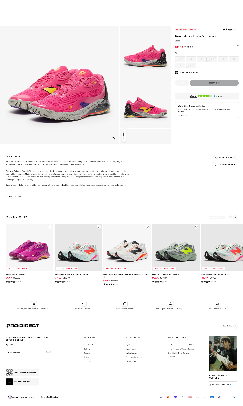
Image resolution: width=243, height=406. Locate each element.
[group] (145, 51)
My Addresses (131, 349)
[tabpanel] (29, 352)
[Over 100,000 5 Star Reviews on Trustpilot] (34, 305)
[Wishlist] (238, 46)
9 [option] (204, 59)
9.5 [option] (214, 59)
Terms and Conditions (134, 357)
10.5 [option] (235, 59)
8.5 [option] (193, 59)
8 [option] (182, 59)
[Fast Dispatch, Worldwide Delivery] (170, 305)
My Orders (130, 345)
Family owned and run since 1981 (180, 345)
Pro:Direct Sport (53, 397)
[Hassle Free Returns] (84, 305)
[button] (178, 115)
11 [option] (182, 66)
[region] (59, 85)
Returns (87, 353)
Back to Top (227, 326)
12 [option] (193, 66)
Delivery (87, 349)
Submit (48, 352)
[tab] (10, 345)
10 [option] (225, 59)
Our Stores (88, 361)
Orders (86, 357)
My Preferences (132, 353)
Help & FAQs (89, 345)
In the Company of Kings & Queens (181, 349)
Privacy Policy (131, 361)
